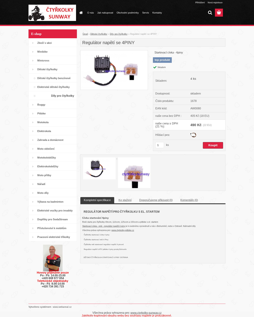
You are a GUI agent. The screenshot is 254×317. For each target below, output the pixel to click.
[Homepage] (81, 13)
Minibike (42, 51)
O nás (90, 12)
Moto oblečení (45, 148)
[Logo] (52, 12)
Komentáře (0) (189, 200)
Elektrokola (44, 131)
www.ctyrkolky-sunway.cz (146, 312)
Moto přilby (44, 175)
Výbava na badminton (50, 201)
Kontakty (157, 12)
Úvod (85, 34)
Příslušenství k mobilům (51, 228)
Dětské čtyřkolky (47, 69)
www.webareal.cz (62, 306)
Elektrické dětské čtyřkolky (53, 86)
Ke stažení (125, 200)
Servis (145, 12)
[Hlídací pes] (193, 133)
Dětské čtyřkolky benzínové (53, 78)
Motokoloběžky (46, 157)
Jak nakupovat (105, 12)
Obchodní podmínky (128, 12)
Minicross (43, 60)
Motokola (43, 122)
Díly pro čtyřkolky (62, 95)
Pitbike (41, 113)
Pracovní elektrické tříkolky (53, 237)
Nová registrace (215, 2)
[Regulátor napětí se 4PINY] (114, 51)
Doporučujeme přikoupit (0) (156, 200)
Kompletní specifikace (97, 200)
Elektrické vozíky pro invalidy (55, 210)
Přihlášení (200, 2)
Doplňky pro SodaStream (52, 219)
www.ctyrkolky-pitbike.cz (122, 230)
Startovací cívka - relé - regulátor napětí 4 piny (103, 226)
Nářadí (41, 184)
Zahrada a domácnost (50, 139)
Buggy (41, 104)
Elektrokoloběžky (47, 166)
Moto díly (43, 192)
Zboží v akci (44, 42)
